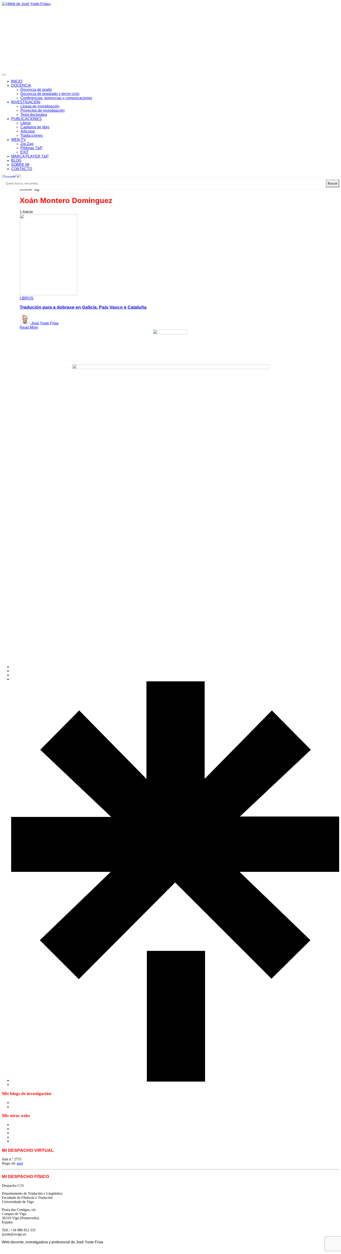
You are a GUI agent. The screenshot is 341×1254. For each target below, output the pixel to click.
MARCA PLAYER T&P (30, 156)
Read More (29, 327)
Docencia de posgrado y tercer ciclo (49, 94)
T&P (14, 1133)
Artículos (27, 131)
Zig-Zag (26, 144)
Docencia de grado (36, 90)
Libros (25, 123)
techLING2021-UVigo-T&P (32, 1137)
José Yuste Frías (44, 323)
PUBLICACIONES (26, 119)
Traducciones (31, 135)
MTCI (15, 1125)
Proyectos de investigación (42, 110)
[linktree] (175, 1080)
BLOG (16, 160)
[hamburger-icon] (4, 74)
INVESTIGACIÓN (25, 102)
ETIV (15, 1129)
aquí (20, 1163)
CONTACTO (21, 169)
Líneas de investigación (39, 106)
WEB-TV (18, 140)
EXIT (24, 152)
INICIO (16, 81)
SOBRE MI (20, 165)
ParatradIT (19, 1141)
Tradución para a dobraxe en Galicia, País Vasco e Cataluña (83, 307)
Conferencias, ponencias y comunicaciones (56, 98)
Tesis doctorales (33, 115)
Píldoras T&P (31, 148)
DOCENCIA (21, 85)
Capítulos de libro (34, 127)
